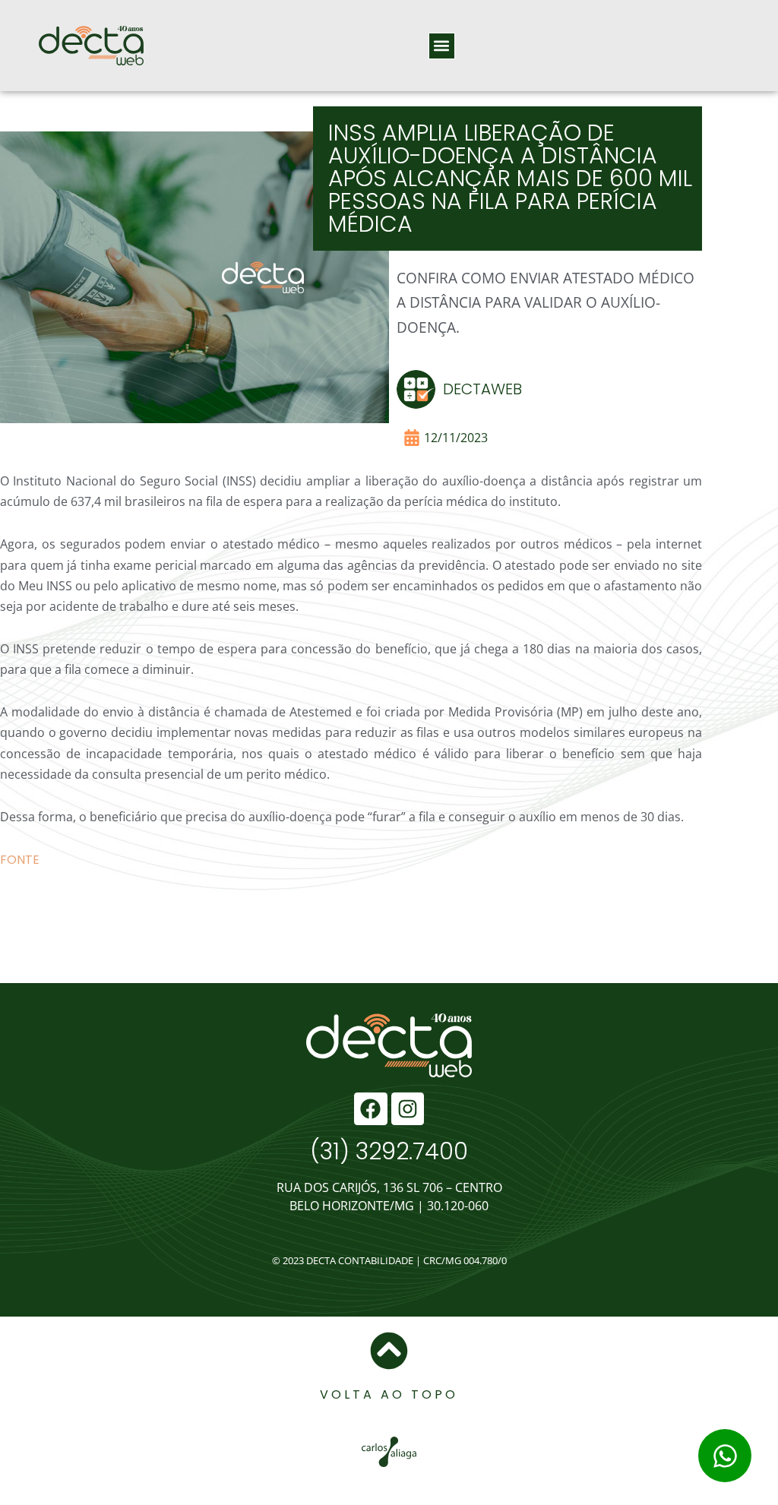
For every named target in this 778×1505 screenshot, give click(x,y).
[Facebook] (370, 1108)
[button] (442, 46)
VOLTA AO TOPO (389, 1394)
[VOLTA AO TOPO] (389, 1351)
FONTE (20, 859)
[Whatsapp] (724, 1455)
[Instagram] (407, 1108)
